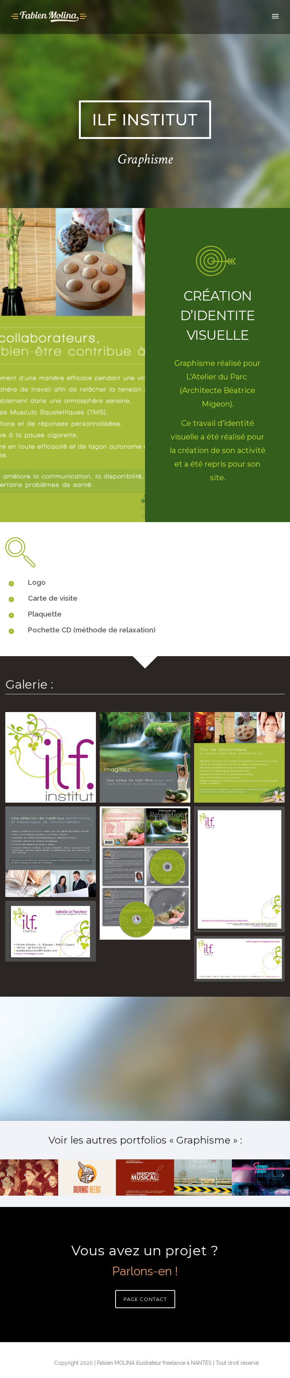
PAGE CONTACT (145, 1299)
